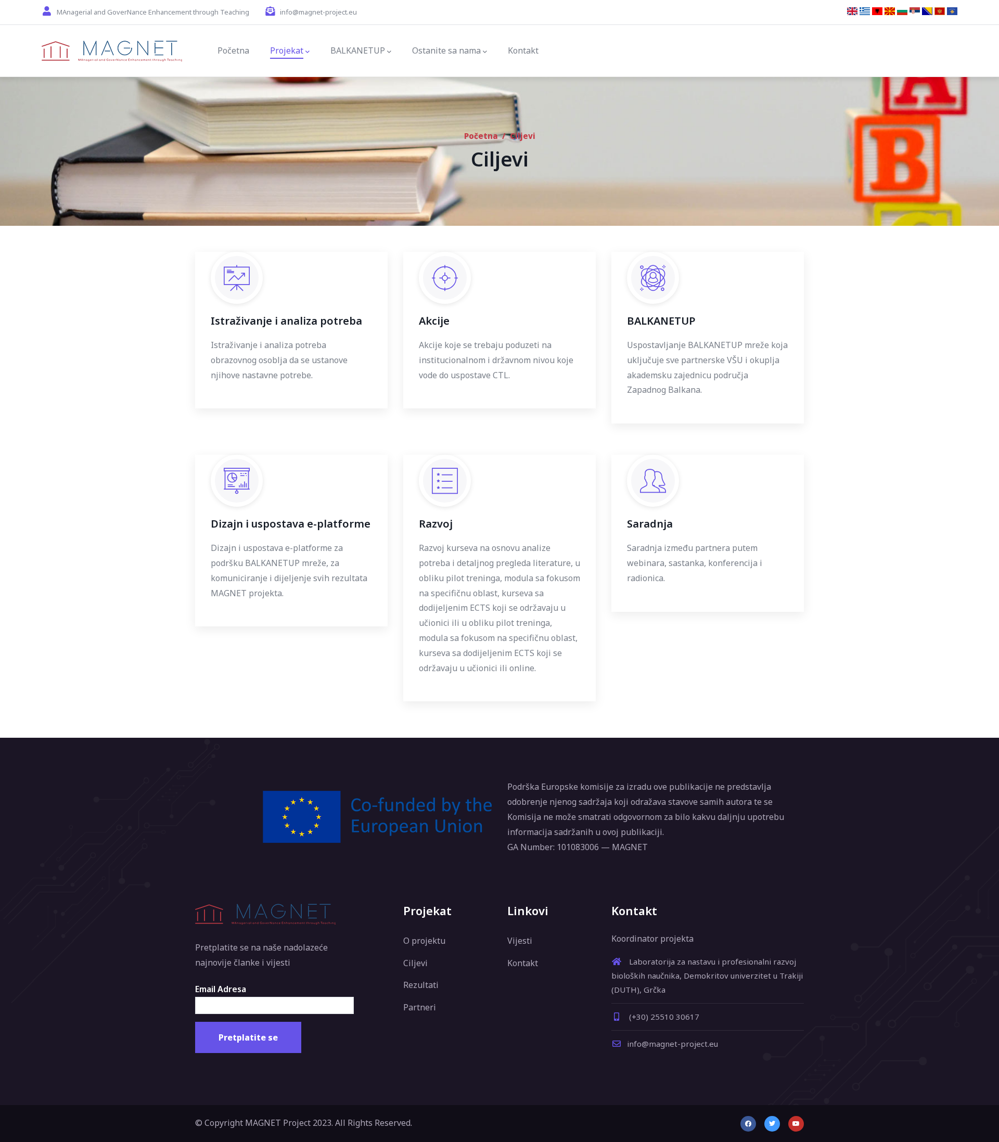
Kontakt (522, 963)
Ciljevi (415, 963)
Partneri (419, 1007)
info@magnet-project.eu (672, 1043)
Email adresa (220, 989)
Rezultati (421, 985)
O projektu (424, 940)
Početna (481, 136)
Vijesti (519, 940)
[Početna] (112, 51)
